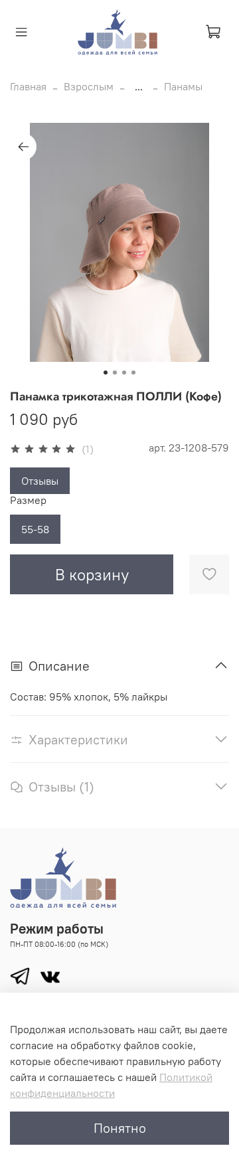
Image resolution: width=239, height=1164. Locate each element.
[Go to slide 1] (106, 372)
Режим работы (57, 929)
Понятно (120, 1128)
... (139, 86)
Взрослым (89, 86)
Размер (28, 500)
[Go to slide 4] (133, 372)
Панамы (183, 86)
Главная (28, 86)
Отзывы (39, 480)
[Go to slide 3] (124, 372)
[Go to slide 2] (115, 372)
